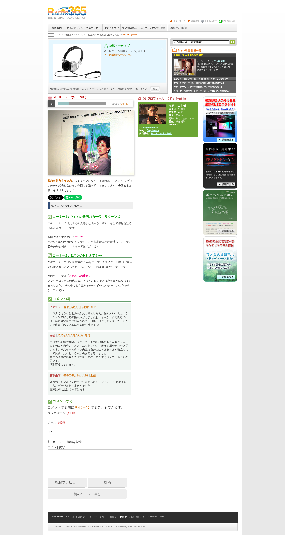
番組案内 (57, 28)
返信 (93, 307)
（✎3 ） (82, 97)
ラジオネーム (62, 413)
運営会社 (195, 21)
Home (59, 35)
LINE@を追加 (228, 21)
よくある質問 (210, 21)
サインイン (82, 407)
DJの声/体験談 (178, 28)
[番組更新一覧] (67, 12)
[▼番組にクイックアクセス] (50, 35)
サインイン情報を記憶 (67, 442)
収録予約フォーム (137, 517)
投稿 (107, 482)
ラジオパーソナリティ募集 (153, 28)
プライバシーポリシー (98, 517)
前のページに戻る (87, 494)
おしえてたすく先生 (109, 35)
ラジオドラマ (111, 28)
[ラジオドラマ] (220, 281)
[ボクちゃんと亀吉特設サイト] (220, 234)
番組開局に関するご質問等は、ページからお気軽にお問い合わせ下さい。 (100, 88)
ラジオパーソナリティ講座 (129, 28)
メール (58, 422)
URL (50, 432)
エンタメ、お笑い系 (86, 35)
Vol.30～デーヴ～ (65, 97)
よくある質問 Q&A (79, 517)
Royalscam (153, 130)
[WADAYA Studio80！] (220, 141)
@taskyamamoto (148, 127)
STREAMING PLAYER (156, 517)
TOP (67, 517)
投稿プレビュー (67, 482)
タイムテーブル (75, 28)
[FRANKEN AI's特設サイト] (220, 188)
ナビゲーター (93, 28)
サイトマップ (179, 21)
